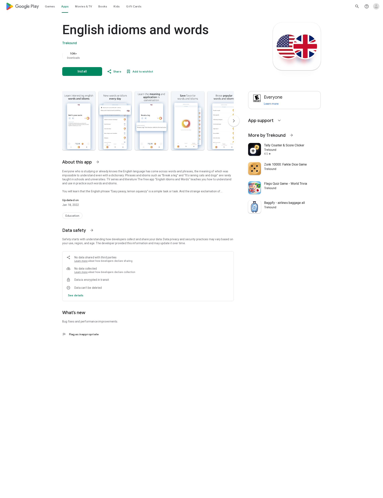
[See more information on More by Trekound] (291, 135)
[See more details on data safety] (75, 295)
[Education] (72, 216)
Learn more (81, 261)
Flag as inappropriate (80, 334)
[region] (142, 55)
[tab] (50, 6)
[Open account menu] (376, 6)
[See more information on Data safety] (92, 230)
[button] (78, 120)
